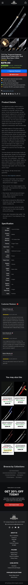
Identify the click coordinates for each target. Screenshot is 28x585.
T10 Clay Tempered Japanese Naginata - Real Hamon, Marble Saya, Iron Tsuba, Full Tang (20, 446)
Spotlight (14, 545)
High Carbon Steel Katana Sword (9, 472)
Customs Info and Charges (14, 567)
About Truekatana (14, 535)
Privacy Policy (14, 558)
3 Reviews (10, 60)
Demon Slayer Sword (14, 575)
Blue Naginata (11, 175)
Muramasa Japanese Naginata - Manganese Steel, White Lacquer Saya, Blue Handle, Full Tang (7, 423)
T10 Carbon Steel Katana (10, 475)
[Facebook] (18, 527)
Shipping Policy (14, 552)
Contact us (14, 537)
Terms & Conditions (14, 556)
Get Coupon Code (14, 504)
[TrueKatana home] (14, 2)
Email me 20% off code (8, 90)
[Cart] (25, 2)
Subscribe (14, 539)
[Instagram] (9, 527)
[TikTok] (12, 527)
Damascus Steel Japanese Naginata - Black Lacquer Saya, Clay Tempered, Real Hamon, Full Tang (20, 423)
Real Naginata (20, 475)
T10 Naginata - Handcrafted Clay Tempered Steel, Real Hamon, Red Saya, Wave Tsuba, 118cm (7, 446)
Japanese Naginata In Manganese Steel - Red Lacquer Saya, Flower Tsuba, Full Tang (20, 398)
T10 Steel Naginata (10, 477)
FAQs (14, 541)
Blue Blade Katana (21, 472)
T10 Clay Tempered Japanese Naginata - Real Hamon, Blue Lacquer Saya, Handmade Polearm (8, 398)
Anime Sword (14, 577)
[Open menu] (2, 2)
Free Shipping (8, 401)
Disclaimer (14, 565)
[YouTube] (15, 527)
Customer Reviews (14, 543)
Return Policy (14, 554)
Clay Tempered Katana (14, 470)
